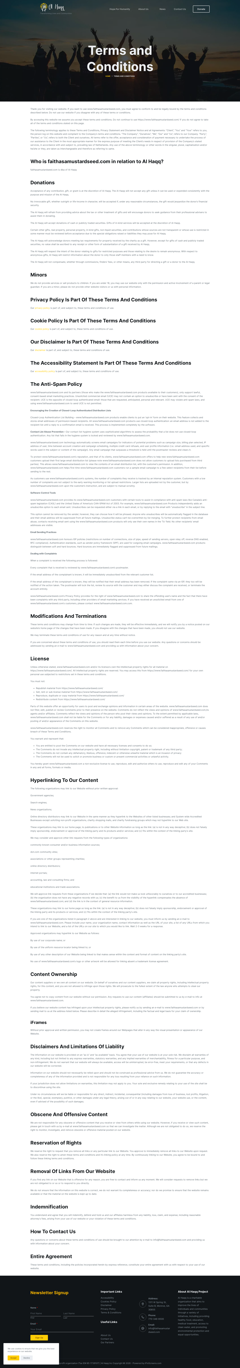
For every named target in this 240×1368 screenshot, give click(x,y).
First (32, 1318)
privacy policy (42, 308)
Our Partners (107, 1342)
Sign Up (39, 1337)
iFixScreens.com (153, 1363)
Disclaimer (106, 1305)
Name (34, 1307)
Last (65, 1318)
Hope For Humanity (120, 9)
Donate (201, 9)
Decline (26, 1358)
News (163, 9)
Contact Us (180, 9)
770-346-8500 (156, 1319)
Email (34, 1323)
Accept (13, 1358)
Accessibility (107, 1297)
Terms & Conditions (111, 1312)
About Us (143, 9)
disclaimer (40, 350)
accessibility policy (45, 371)
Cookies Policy (108, 1301)
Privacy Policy (108, 1308)
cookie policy (42, 329)
